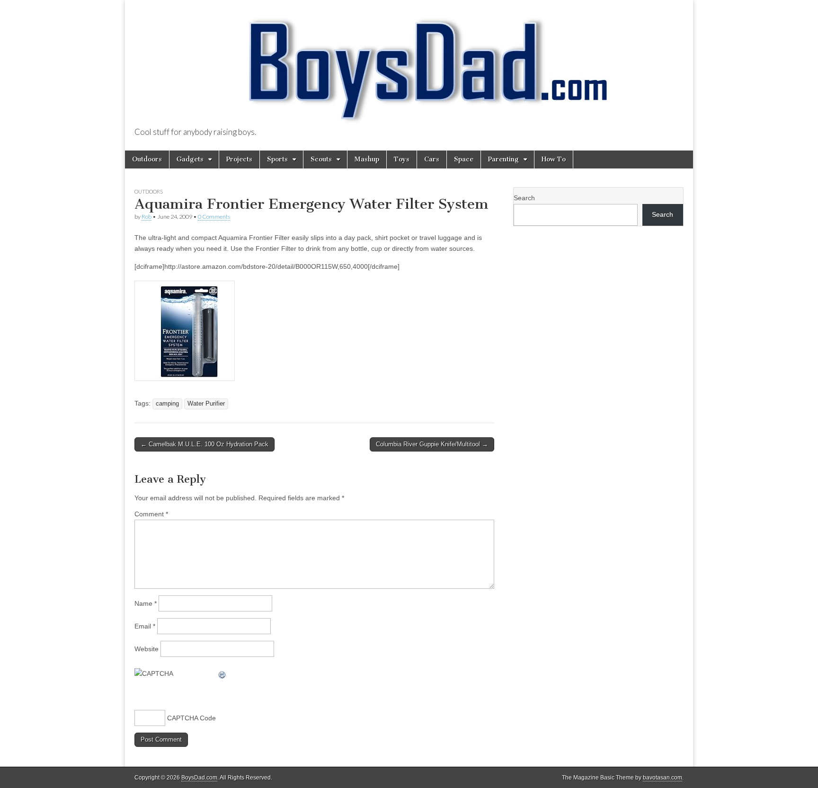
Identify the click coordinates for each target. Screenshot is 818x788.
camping (167, 403)
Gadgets (190, 159)
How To (554, 159)
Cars (431, 159)
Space (463, 159)
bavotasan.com (662, 777)
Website (146, 649)
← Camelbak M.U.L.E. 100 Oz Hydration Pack (204, 444)
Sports (277, 159)
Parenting (503, 159)
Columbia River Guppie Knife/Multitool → (432, 444)
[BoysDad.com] (409, 64)
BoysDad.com (199, 777)
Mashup (367, 159)
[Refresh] (222, 673)
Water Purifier (206, 403)
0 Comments (214, 216)
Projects (239, 159)
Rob (146, 216)
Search (524, 198)
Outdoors (147, 159)
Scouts (321, 159)
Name (145, 603)
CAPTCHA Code (191, 718)
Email (144, 626)
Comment (151, 514)
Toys (401, 159)
